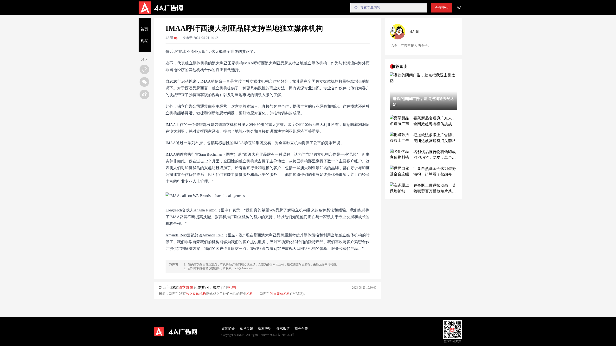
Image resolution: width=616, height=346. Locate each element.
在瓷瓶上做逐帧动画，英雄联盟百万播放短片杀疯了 (434, 188)
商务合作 (301, 328)
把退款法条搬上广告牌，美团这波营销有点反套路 (434, 138)
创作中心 (442, 7)
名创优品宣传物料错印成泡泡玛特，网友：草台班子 (434, 155)
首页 (144, 29)
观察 (144, 41)
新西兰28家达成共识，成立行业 (197, 287)
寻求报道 (283, 328)
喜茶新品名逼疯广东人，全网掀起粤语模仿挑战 (434, 121)
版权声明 (264, 328)
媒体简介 (228, 328)
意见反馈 (246, 328)
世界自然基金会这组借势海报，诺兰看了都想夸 (434, 171)
